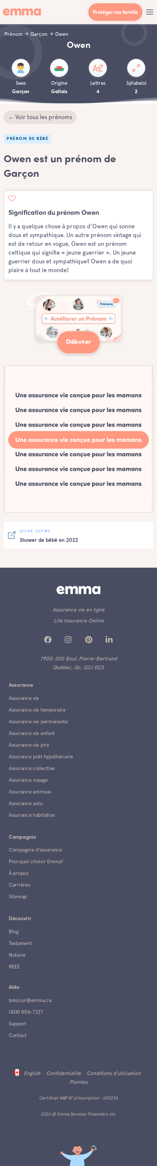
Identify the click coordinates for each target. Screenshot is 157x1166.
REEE (14, 966)
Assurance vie (24, 698)
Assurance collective (32, 768)
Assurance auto (26, 803)
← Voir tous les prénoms (40, 117)
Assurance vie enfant (32, 733)
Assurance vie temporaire (37, 710)
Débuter (78, 342)
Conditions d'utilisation (114, 1073)
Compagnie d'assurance (35, 850)
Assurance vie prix (29, 745)
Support (17, 1023)
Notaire (17, 955)
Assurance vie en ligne (78, 610)
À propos (18, 873)
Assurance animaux (30, 792)
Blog (14, 931)
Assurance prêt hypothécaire (41, 756)
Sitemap (18, 896)
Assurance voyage (28, 780)
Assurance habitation (32, 815)
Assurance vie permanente (38, 721)
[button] (149, 12)
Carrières (19, 885)
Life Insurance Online (79, 621)
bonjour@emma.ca (30, 1000)
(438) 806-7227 (26, 1012)
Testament (20, 943)
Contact (18, 1035)
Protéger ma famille (115, 12)
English (32, 1073)
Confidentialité (63, 1073)
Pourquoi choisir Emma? (36, 861)
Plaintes (78, 1082)
